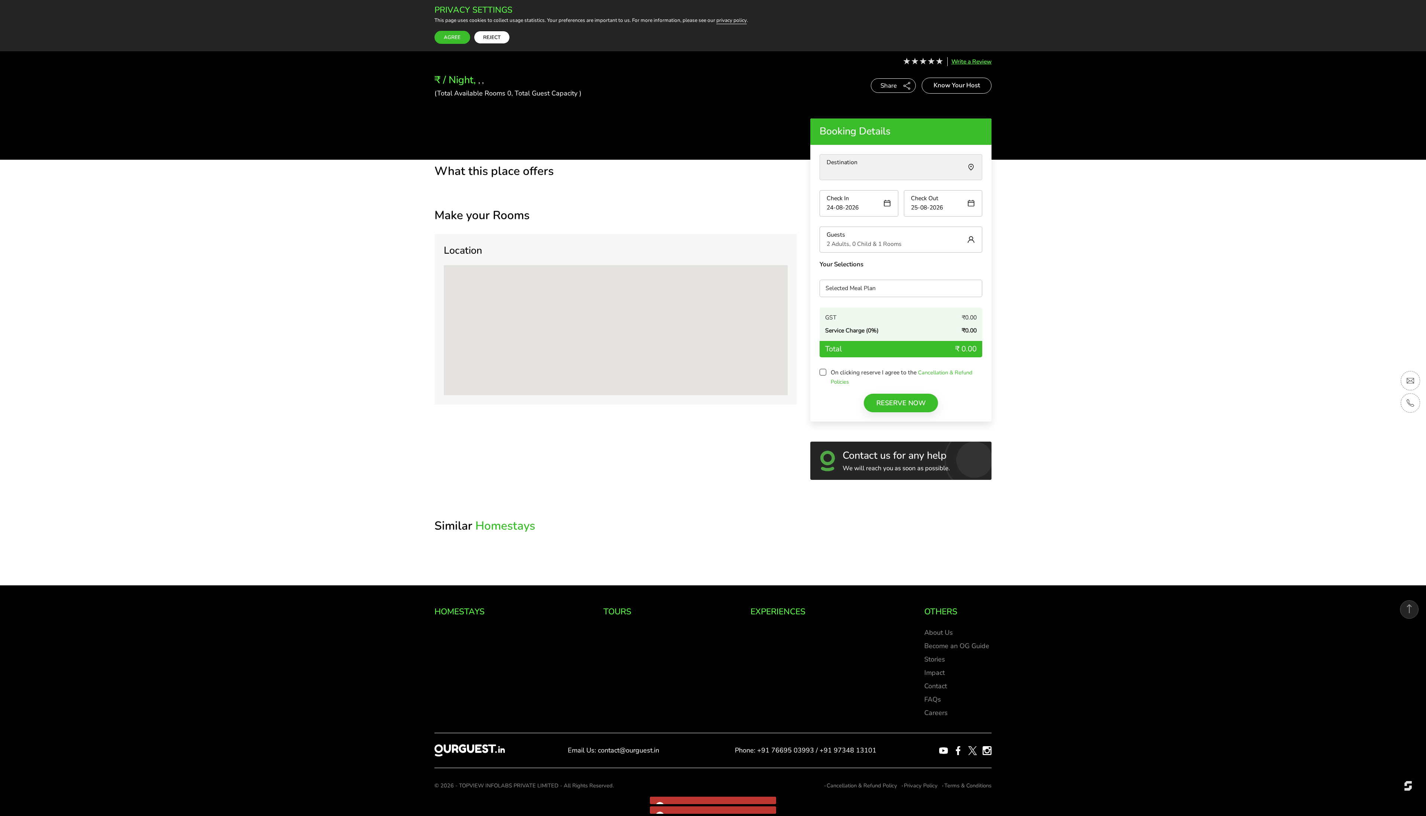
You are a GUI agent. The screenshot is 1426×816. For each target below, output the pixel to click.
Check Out (924, 198)
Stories (934, 659)
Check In (838, 198)
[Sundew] (1408, 785)
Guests (836, 235)
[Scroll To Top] (1409, 609)
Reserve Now (901, 403)
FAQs (932, 699)
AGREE (452, 37)
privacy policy (731, 21)
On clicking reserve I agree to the (874, 372)
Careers (936, 712)
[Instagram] (987, 750)
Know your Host (957, 85)
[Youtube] (943, 750)
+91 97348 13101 (848, 750)
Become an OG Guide (956, 645)
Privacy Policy (921, 785)
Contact (935, 686)
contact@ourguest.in (628, 750)
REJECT (492, 37)
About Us (938, 632)
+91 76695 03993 (785, 750)
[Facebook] (958, 750)
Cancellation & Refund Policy (862, 785)
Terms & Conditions (968, 785)
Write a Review (971, 62)
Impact (934, 672)
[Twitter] (972, 750)
